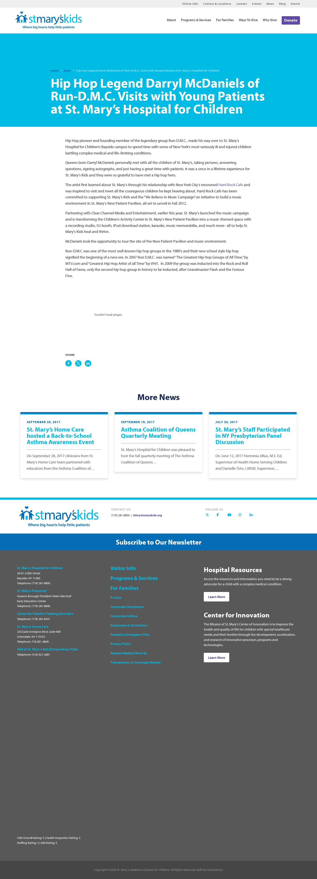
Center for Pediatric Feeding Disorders (45, 613)
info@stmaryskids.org (147, 515)
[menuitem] (190, 3)
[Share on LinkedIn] (88, 363)
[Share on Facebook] (68, 363)
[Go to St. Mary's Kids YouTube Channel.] (231, 517)
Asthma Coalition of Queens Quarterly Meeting (158, 432)
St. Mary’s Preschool (32, 591)
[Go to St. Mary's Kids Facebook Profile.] (220, 517)
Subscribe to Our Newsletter (158, 542)
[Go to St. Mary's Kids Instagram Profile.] (242, 517)
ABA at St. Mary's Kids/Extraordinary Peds (47, 649)
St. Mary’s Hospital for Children (40, 568)
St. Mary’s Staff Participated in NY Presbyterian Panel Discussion (252, 435)
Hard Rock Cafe (231, 184)
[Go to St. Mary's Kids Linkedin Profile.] (253, 517)
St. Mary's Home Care (32, 626)
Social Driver (215, 870)
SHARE (69, 355)
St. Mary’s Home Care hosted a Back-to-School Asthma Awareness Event (60, 435)
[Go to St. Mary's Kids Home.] (51, 19)
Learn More (216, 597)
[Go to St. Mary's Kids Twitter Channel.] (209, 517)
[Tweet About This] (78, 363)
